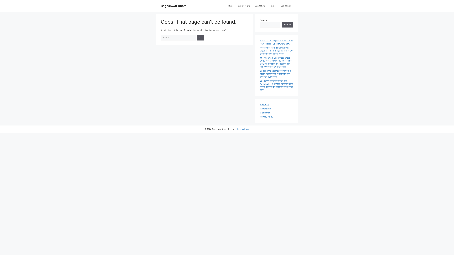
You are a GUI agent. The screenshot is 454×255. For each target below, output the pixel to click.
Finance (273, 6)
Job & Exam (286, 6)
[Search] (200, 37)
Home (230, 6)
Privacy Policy (266, 117)
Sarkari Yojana (244, 6)
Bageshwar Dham (173, 6)
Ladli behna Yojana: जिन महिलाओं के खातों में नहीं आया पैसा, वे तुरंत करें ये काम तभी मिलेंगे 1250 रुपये (275, 74)
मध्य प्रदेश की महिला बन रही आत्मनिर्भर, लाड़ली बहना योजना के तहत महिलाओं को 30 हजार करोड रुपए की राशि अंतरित (276, 51)
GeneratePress (243, 129)
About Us (264, 105)
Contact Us (265, 109)
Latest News (260, 6)
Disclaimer (265, 113)
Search (263, 20)
